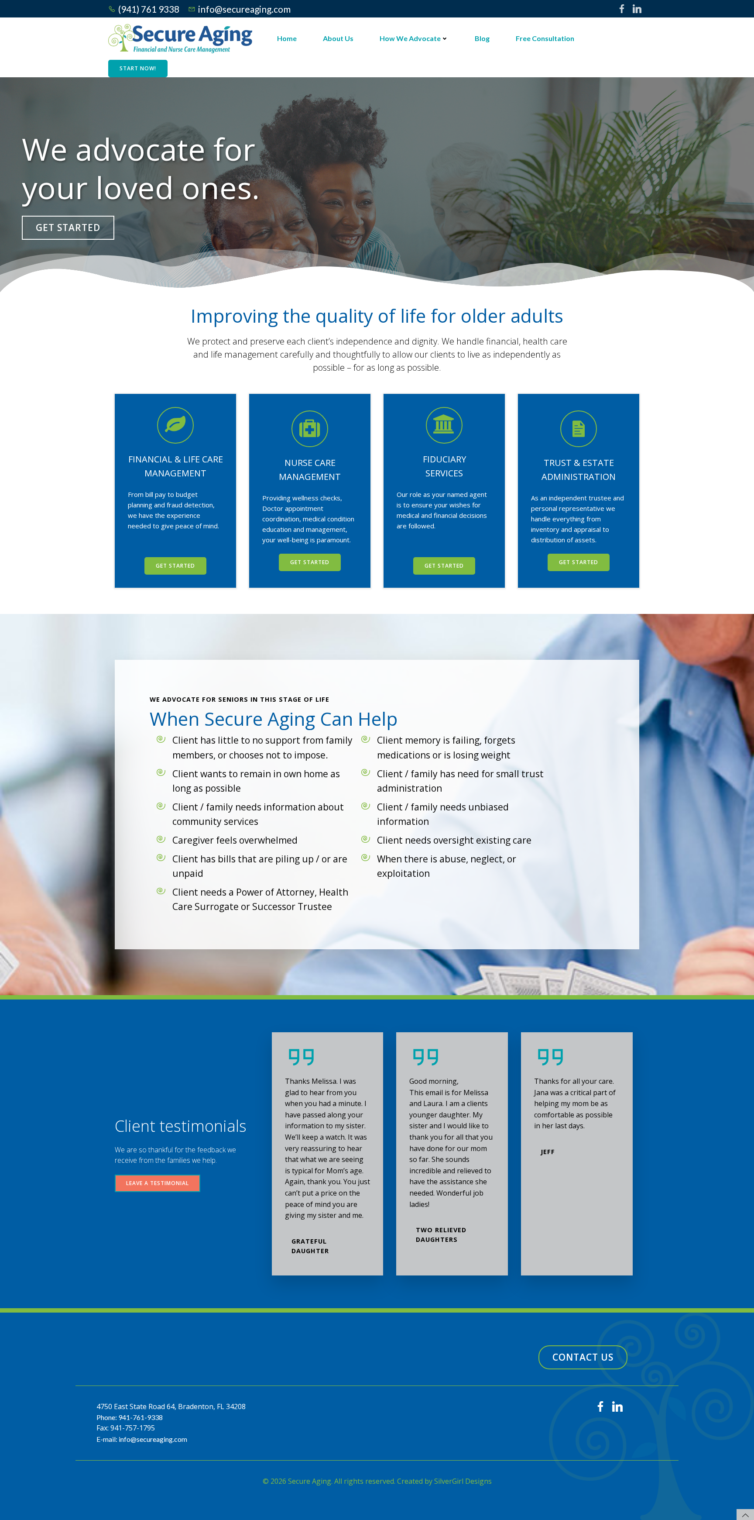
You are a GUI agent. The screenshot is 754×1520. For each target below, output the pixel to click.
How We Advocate (410, 38)
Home (287, 38)
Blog (482, 38)
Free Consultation (545, 38)
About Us (338, 38)
